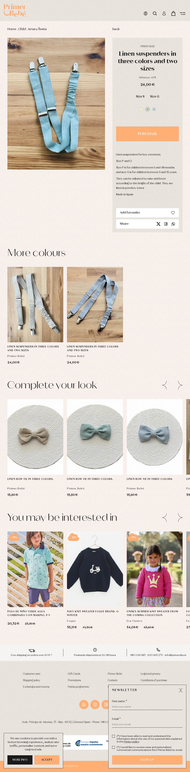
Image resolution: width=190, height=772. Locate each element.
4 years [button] (49, 587)
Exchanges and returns (36, 687)
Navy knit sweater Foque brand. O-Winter (93, 613)
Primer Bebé (115, 674)
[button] (141, 109)
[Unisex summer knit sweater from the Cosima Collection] (155, 569)
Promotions (74, 680)
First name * (119, 701)
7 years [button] (102, 597)
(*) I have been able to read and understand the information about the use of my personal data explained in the (149, 739)
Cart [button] (173, 13)
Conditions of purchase (154, 680)
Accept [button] (47, 760)
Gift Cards (74, 674)
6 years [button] (42, 597)
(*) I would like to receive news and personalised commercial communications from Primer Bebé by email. (150, 748)
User (164, 13)
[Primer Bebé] (15, 10)
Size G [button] (154, 96)
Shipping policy (31, 680)
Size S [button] (140, 96)
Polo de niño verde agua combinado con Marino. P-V (28, 613)
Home (11, 29)
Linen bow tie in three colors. (30, 479)
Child (22, 29)
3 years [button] (35, 587)
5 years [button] (28, 597)
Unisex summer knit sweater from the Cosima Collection (152, 613)
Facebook (166, 224)
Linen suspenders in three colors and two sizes (33, 349)
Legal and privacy (150, 674)
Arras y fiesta (37, 29)
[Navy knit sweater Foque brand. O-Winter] (95, 569)
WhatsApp (84, 704)
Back (116, 29)
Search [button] (154, 13)
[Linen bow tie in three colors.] (35, 437)
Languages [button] (145, 13)
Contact (112, 680)
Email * (116, 719)
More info (19, 760)
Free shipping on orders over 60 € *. (32, 655)
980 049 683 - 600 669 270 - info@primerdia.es (158, 655)
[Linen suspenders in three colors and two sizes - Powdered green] (56, 104)
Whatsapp (173, 224)
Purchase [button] (147, 134)
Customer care (31, 674)
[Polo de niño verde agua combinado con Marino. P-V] (35, 569)
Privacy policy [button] (131, 742)
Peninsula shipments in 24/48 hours (95, 655)
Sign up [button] (147, 760)
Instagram (95, 704)
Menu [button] (182, 13)
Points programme (78, 687)
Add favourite (130, 212)
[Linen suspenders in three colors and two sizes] (35, 304)
